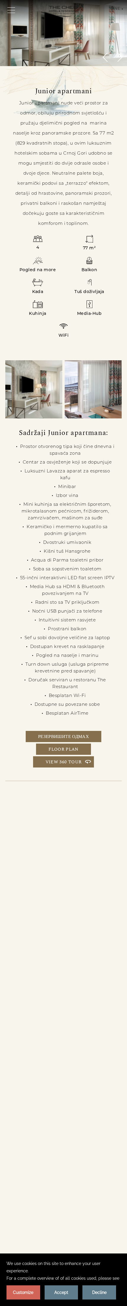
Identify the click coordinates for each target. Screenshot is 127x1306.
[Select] (92, 1209)
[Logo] (92, 1232)
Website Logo (63, 11)
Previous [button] (107, 57)
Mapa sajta (94, 1131)
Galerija (33, 1157)
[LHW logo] (35, 1209)
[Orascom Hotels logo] (34, 1188)
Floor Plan (63, 749)
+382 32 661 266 (66, 1060)
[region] (11, 9)
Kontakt (33, 1119)
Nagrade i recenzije (33, 1144)
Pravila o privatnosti (33, 1131)
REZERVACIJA (70, 955)
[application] (63, 1279)
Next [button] (117, 57)
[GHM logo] (92, 1188)
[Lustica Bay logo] (35, 1232)
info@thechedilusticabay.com (83, 1081)
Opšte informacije (48, 1094)
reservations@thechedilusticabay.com (76, 1073)
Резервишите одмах (63, 736)
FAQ (93, 1144)
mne (115, 9)
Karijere (94, 1119)
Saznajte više (31, 955)
